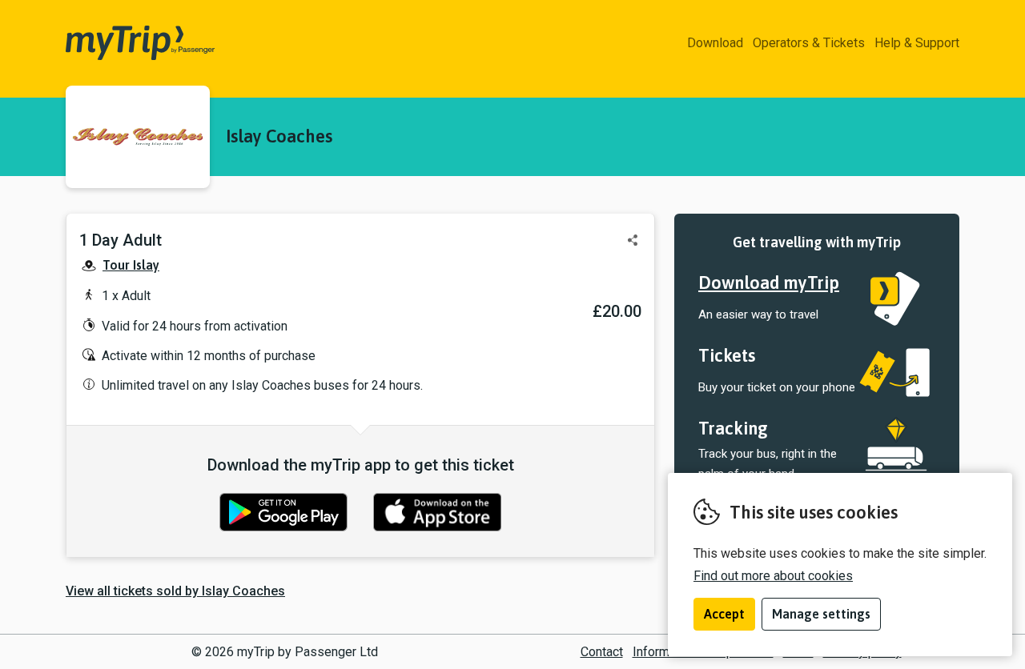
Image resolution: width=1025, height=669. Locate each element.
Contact (602, 651)
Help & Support (916, 42)
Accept (724, 614)
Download (715, 42)
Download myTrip (768, 282)
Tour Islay (130, 265)
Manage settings (821, 614)
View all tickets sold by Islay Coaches (175, 591)
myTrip (90, 43)
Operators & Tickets (809, 42)
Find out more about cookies (773, 575)
